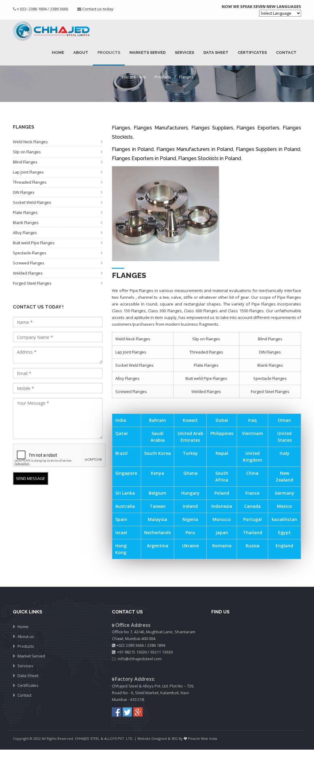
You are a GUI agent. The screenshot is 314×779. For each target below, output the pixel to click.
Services (184, 52)
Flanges (186, 77)
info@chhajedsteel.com (140, 658)
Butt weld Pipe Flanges (34, 242)
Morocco (222, 519)
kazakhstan (284, 519)
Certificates (252, 52)
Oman (284, 420)
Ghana (190, 473)
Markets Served (147, 52)
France (252, 493)
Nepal (222, 453)
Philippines (221, 433)
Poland (221, 493)
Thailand (252, 532)
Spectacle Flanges (29, 253)
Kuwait (190, 420)
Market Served (31, 656)
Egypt (284, 532)
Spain (121, 519)
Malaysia (157, 519)
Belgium (157, 493)
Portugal (252, 519)
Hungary (190, 493)
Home (58, 52)
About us (25, 636)
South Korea (157, 453)
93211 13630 (161, 652)
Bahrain (157, 420)
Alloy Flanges (25, 232)
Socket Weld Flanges (32, 202)
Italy (284, 453)
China (252, 473)
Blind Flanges (25, 162)
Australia (125, 506)
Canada (252, 506)
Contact (286, 52)
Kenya (157, 473)
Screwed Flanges (28, 263)
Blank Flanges (26, 222)
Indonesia (221, 506)
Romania (222, 546)
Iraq (252, 420)
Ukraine (190, 546)
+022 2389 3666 (130, 645)
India (120, 420)
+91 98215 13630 (132, 652)
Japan (222, 532)
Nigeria (190, 519)
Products (109, 52)
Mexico (284, 506)
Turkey (190, 453)
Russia (252, 546)
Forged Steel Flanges (32, 283)
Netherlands (157, 532)
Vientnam (252, 433)
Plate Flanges (25, 212)
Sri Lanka (125, 493)
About (80, 52)
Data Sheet (215, 52)
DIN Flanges (24, 192)
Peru (190, 532)
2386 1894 (156, 645)
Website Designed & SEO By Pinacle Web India (177, 738)
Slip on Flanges (27, 152)
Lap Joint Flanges (28, 172)
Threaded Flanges (30, 182)
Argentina (157, 546)
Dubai (222, 420)
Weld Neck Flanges (30, 141)
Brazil (121, 453)
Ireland (190, 506)
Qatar (121, 433)
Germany (284, 493)
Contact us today (97, 9)
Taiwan (158, 506)
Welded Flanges (28, 273)
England (284, 546)
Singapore (126, 473)
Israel (121, 532)
